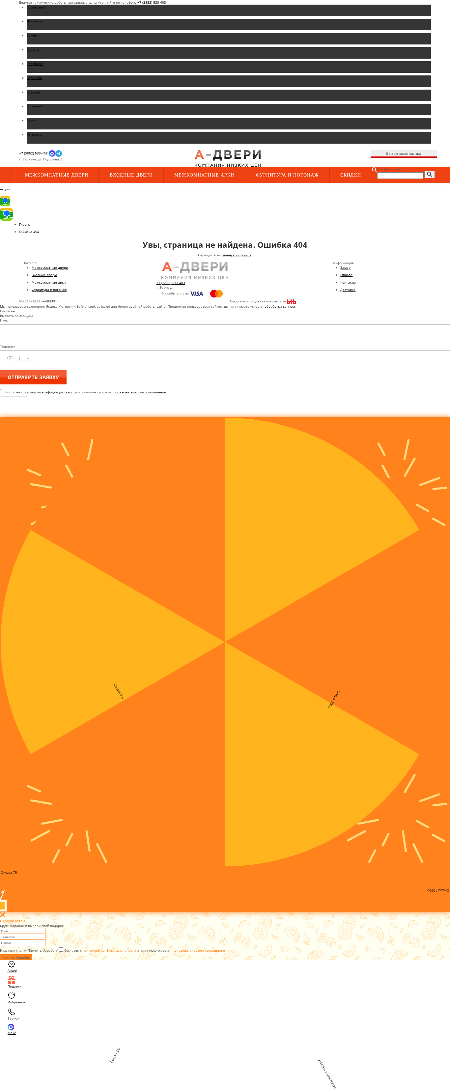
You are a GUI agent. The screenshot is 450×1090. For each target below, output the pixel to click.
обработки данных (280, 306)
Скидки (350, 175)
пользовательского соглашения (140, 392)
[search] (429, 174)
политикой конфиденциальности (50, 392)
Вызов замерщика (403, 153)
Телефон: (7, 346)
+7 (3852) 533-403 (151, 2)
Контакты (348, 282)
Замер (345, 267)
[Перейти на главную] (228, 158)
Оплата (346, 274)
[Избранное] (130, 159)
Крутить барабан (16, 957)
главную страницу (236, 255)
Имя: (4, 320)
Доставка (347, 289)
